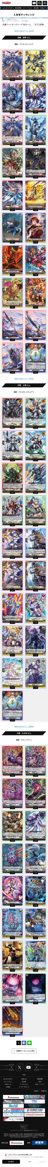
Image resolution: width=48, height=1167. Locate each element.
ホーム (2, 19)
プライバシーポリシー (24, 1125)
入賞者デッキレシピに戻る (25, 1051)
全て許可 (11, 1161)
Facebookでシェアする (24, 1043)
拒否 (29, 1161)
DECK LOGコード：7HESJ (24, 379)
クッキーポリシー (24, 1128)
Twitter (19, 1067)
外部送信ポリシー (24, 1126)
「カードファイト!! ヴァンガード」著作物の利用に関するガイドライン (24, 1130)
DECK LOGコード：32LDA (24, 31)
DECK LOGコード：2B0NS (24, 726)
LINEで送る (29, 1043)
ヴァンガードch (34, 3)
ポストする (18, 1043)
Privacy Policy (39, 1157)
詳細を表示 (43, 1161)
